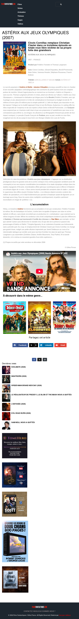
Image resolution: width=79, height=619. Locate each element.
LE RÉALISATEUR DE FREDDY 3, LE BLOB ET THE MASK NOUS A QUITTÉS (41, 394)
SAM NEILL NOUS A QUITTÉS (23, 422)
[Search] (61, 4)
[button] (20, 345)
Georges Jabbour (65, 615)
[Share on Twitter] (39, 359)
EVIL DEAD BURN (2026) (21, 413)
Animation (22, 12)
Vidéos (20, 24)
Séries (20, 8)
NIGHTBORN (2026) (19, 376)
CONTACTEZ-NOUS (31, 611)
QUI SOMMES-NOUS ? (47, 611)
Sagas (20, 20)
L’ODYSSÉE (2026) (18, 404)
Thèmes (21, 16)
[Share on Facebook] (34, 359)
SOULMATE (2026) (18, 367)
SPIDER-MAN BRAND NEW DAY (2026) (26, 385)
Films (20, 4)
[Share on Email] (45, 359)
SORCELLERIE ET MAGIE (44, 80)
